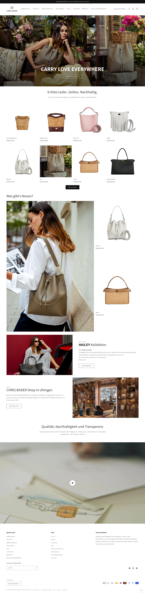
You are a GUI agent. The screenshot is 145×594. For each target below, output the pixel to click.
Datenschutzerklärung (57, 549)
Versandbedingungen (57, 555)
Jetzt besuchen (14, 406)
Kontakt (53, 539)
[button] (26, 9)
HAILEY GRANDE (111, 179)
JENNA (108, 138)
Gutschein (54, 558)
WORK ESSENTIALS (11, 542)
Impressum (54, 542)
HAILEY (75, 179)
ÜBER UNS (9, 555)
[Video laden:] (72, 483)
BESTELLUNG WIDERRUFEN (13, 558)
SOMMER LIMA (43, 138)
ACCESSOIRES (10, 545)
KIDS (7, 549)
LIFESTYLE (9, 539)
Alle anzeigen (72, 187)
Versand (59, 589)
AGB (52, 545)
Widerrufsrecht (55, 552)
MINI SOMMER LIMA (11, 138)
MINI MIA (8, 179)
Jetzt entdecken (86, 366)
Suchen (53, 536)
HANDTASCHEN (10, 536)
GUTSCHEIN (9, 552)
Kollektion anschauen (72, 76)
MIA (41, 179)
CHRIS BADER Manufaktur (16, 589)
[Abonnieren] (36, 568)
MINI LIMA (76, 138)
